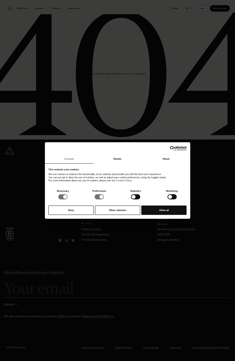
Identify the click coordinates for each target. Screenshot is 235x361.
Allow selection (117, 210)
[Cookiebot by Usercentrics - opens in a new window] (172, 148)
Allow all (164, 210)
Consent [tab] (69, 158)
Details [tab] (117, 158)
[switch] (99, 196)
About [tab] (166, 158)
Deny (71, 210)
